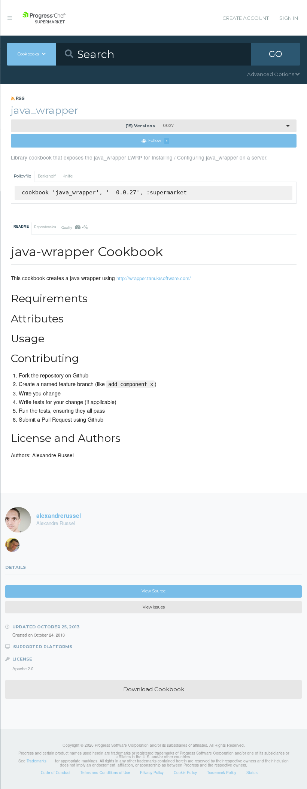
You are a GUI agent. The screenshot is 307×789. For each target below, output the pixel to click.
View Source (153, 591)
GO (275, 54)
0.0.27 (149, 125)
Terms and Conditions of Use (105, 772)
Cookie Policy (185, 772)
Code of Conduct (55, 772)
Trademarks (36, 761)
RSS (20, 98)
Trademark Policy (221, 772)
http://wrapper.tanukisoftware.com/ (153, 278)
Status (252, 772)
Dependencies (45, 226)
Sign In (288, 18)
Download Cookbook (153, 689)
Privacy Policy (152, 772)
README (21, 226)
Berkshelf (47, 176)
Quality (74, 226)
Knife (68, 176)
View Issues (154, 607)
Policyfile (22, 176)
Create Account (245, 18)
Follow (157, 141)
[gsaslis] (15, 546)
